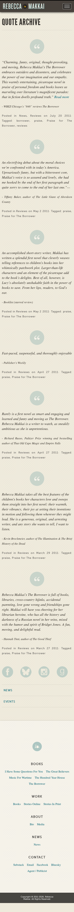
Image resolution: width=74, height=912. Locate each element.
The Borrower (37, 783)
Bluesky (56, 865)
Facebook (42, 865)
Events (9, 701)
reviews (22, 125)
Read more (61, 96)
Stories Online (32, 804)
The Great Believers (57, 771)
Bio (32, 824)
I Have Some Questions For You (24, 771)
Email (30, 865)
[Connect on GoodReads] (64, 671)
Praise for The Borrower (18, 216)
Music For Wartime (20, 777)
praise (38, 120)
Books (17, 804)
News (23, 115)
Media (40, 824)
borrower (23, 120)
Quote (37, 46)
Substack (18, 865)
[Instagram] (46, 671)
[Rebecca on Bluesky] (28, 672)
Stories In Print (52, 804)
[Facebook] (9, 671)
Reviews (35, 115)
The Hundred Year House (50, 777)
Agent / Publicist (37, 871)
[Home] (37, 747)
